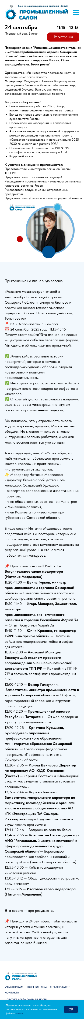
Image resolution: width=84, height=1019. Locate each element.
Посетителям (37, 987)
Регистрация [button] (63, 37)
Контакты (12, 992)
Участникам (14, 987)
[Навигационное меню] (76, 12)
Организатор (60, 987)
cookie (19, 1013)
